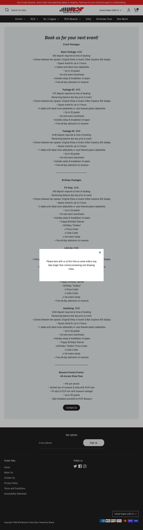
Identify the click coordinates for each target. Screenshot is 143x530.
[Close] (100, 253)
